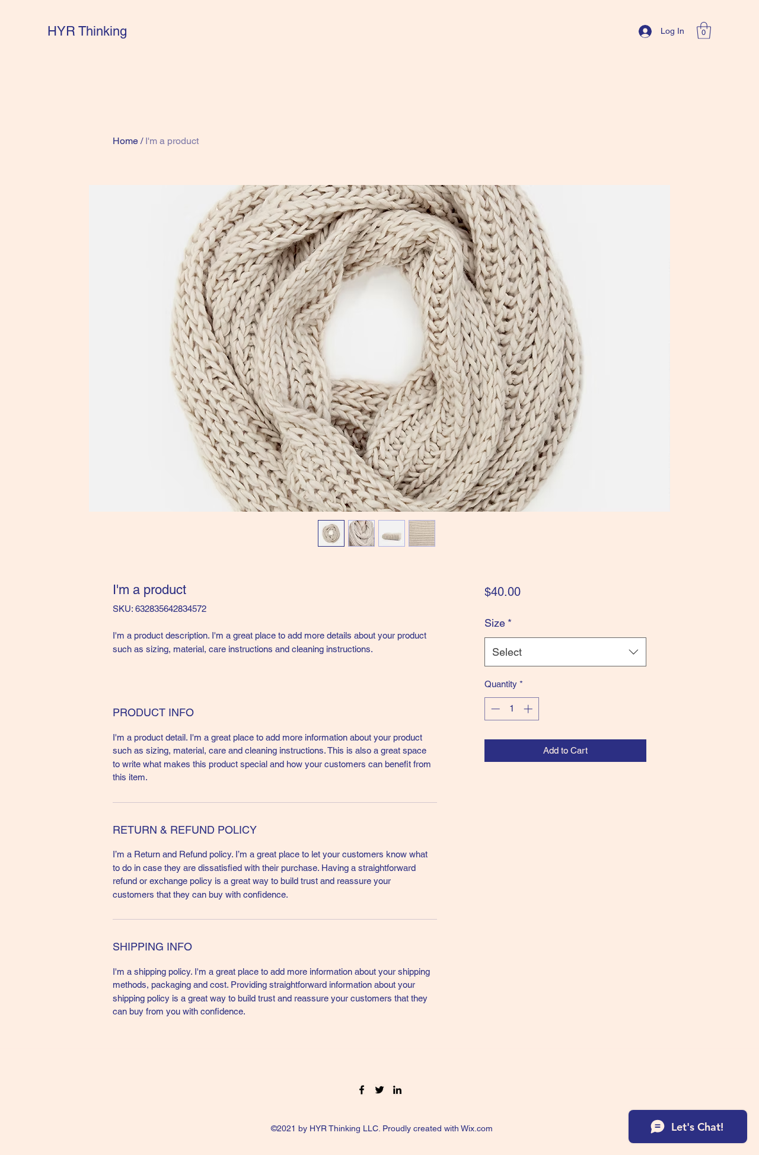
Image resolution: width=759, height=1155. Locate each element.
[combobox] (565, 652)
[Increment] (529, 709)
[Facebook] (362, 1090)
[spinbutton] (511, 709)
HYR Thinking (87, 31)
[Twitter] (379, 1090)
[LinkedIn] (397, 1090)
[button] (704, 30)
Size (498, 623)
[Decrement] (494, 709)
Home (125, 140)
